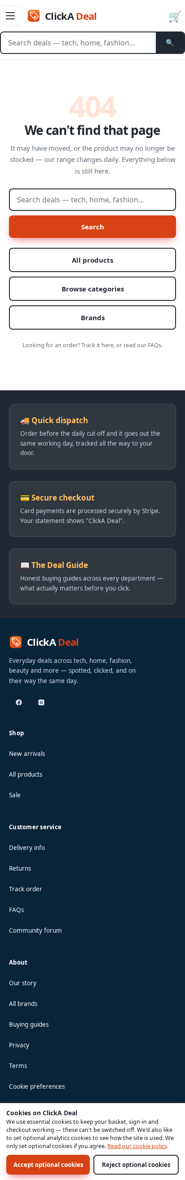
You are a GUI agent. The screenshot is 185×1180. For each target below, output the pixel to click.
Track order (25, 889)
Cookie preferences (37, 1086)
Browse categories (93, 288)
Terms (18, 1066)
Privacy (19, 1045)
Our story (22, 983)
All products (92, 259)
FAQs (16, 910)
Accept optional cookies (48, 1165)
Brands (93, 317)
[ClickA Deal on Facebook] (19, 702)
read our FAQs (142, 345)
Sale (15, 795)
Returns (20, 868)
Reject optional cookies (136, 1165)
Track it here (97, 345)
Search (92, 226)
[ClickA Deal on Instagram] (41, 702)
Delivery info (27, 848)
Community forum (35, 930)
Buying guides (28, 1024)
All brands (23, 1004)
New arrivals (27, 754)
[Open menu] (10, 15)
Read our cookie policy (137, 1146)
